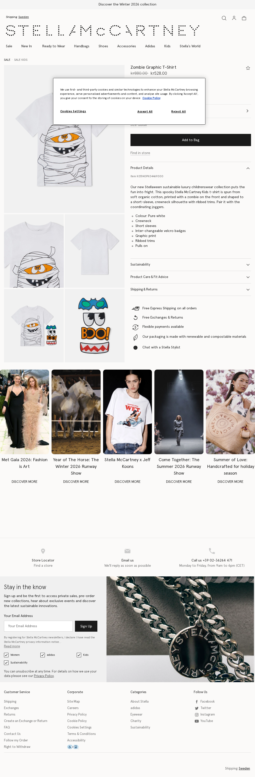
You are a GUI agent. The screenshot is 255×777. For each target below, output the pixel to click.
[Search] (224, 18)
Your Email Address (18, 616)
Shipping (10, 701)
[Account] (234, 18)
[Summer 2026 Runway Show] (178, 412)
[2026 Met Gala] (24, 412)
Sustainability (140, 264)
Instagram (207, 714)
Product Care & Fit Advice (149, 277)
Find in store (140, 153)
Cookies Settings (79, 727)
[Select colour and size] (248, 68)
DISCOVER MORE (24, 482)
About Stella (139, 701)
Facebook (207, 701)
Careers (73, 708)
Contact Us (12, 734)
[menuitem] (26, 46)
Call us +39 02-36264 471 (211, 560)
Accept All (145, 111)
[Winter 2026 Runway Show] (76, 412)
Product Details (141, 168)
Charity (135, 721)
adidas (51, 655)
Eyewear (136, 714)
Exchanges (11, 708)
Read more (12, 646)
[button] (64, 139)
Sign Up (86, 626)
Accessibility (76, 740)
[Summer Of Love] (230, 412)
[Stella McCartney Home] (102, 30)
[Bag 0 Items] (244, 18)
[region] (129, 101)
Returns (9, 714)
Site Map (73, 701)
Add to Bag (190, 140)
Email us (128, 560)
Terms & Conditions (81, 734)
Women (15, 655)
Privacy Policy (44, 676)
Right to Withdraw (17, 747)
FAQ (7, 727)
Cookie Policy (77, 721)
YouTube (206, 721)
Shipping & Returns (144, 289)
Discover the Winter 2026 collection (127, 4)
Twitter (205, 708)
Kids (85, 655)
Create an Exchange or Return (25, 721)
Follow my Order (16, 740)
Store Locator (43, 560)
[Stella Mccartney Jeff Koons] (127, 412)
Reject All (178, 111)
